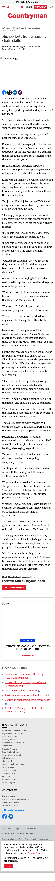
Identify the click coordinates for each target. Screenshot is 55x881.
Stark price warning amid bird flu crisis (26, 695)
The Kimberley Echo (10, 761)
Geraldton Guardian (9, 749)
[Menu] (3, 7)
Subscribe (40, 7)
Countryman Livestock (30, 28)
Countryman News (10, 30)
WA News (6, 28)
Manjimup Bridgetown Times (13, 764)
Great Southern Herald (10, 752)
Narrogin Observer (9, 770)
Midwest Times (8, 767)
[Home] (8, 7)
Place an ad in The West (12, 839)
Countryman (7, 746)
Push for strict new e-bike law (21, 690)
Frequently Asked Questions (26, 828)
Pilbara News (7, 776)
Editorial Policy (8, 834)
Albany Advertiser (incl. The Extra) (15, 730)
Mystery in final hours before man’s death (27, 699)
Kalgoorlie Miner (8, 758)
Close (8, 866)
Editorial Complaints (25, 834)
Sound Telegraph (8, 783)
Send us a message (15, 810)
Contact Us (6, 828)
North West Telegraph (10, 773)
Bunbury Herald (8, 740)
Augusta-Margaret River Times (14, 733)
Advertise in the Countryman (37, 839)
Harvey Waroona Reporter (12, 755)
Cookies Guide (35, 853)
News (15, 28)
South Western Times (10, 779)
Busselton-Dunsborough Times (14, 743)
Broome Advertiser (9, 737)
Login (29, 7)
